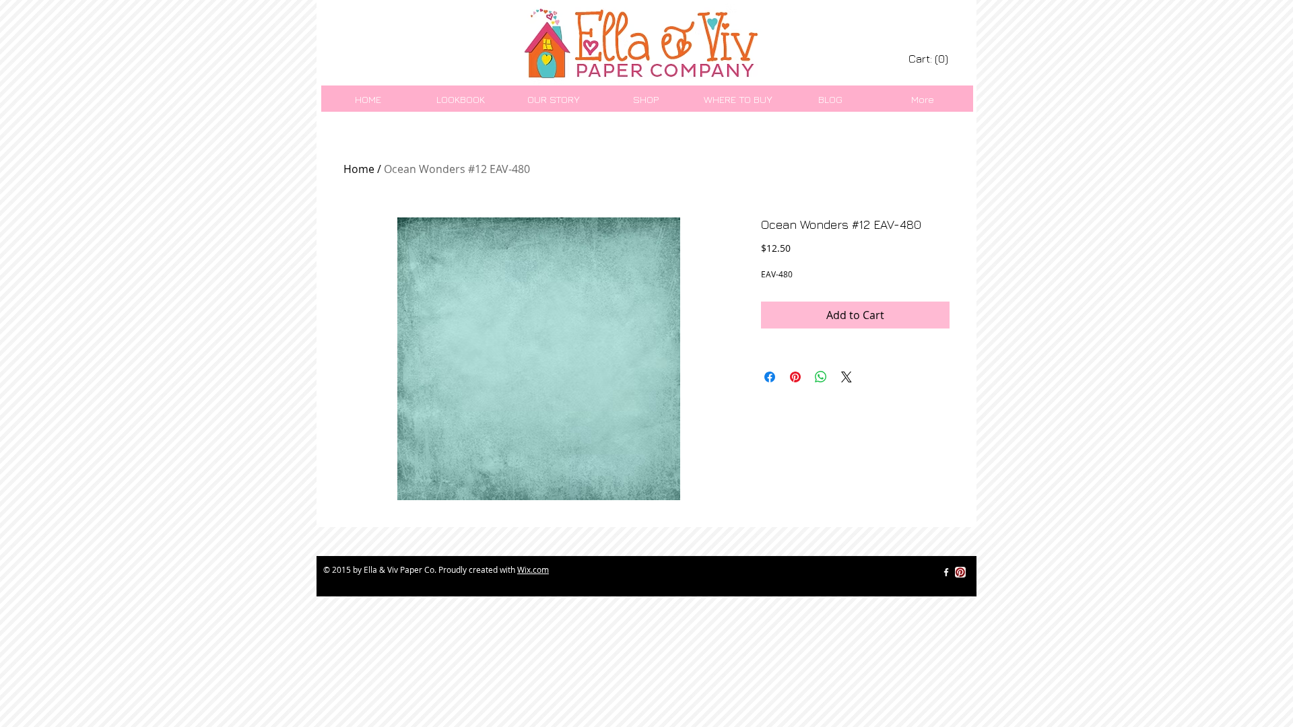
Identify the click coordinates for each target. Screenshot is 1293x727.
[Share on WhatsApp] (821, 377)
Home (358, 169)
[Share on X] (846, 377)
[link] (929, 59)
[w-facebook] (946, 572)
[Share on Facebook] (770, 377)
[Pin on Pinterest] (795, 377)
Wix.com (533, 569)
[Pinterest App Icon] (960, 572)
